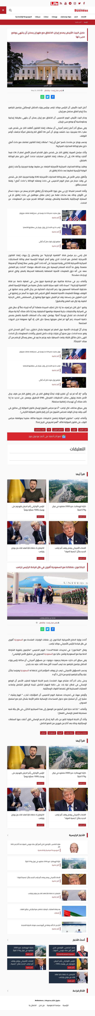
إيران (67, 429)
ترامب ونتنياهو (39, 429)
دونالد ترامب (69, 732)
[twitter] (48, 97)
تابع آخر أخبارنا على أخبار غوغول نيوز (45, 436)
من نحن (42, 1005)
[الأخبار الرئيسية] (7, 835)
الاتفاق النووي (58, 429)
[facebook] (53, 97)
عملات (46, 16)
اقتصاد (83, 16)
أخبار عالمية (78, 22)
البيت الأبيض (83, 429)
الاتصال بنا (32, 1005)
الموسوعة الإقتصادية (23, 16)
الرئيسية (86, 22)
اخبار (76, 16)
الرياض (43, 732)
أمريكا (60, 732)
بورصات (54, 16)
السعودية (19, 640)
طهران (74, 429)
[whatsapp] (42, 97)
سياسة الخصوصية (53, 1005)
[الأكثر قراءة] (7, 991)
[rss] (61, 3)
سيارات (37, 16)
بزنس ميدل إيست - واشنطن (53, 90)
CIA (49, 429)
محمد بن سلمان (81, 732)
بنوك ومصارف (65, 16)
